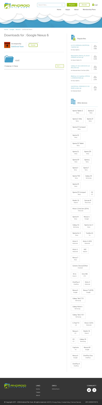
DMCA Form (55, 389)
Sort (59, 66)
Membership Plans (89, 9)
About (76, 9)
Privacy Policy (56, 402)
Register (72, 5)
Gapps (68, 9)
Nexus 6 (18, 29)
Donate (33, 45)
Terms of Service (76, 402)
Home (59, 9)
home (6, 29)
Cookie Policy (66, 402)
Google (12, 29)
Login (96, 5)
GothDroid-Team (17, 47)
